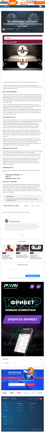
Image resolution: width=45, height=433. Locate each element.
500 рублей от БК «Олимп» (8, 421)
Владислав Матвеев (10, 28)
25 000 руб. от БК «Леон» (8, 418)
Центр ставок (33, 403)
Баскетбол (32, 407)
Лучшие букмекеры (20, 405)
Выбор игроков (19, 407)
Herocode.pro (40, 429)
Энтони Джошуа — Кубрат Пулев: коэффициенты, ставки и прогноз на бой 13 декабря (22, 256)
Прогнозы (7, 8)
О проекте (5, 407)
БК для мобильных (20, 409)
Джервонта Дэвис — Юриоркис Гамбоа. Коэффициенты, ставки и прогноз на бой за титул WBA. (36, 257)
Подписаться (30, 384)
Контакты (5, 405)
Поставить (37, 205)
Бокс (12, 8)
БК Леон (26, 205)
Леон (37, 82)
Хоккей (31, 409)
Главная (2, 8)
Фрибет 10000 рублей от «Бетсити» (8, 424)
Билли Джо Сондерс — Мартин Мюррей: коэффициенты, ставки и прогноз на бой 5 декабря (7, 257)
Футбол (31, 405)
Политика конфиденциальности (8, 409)
